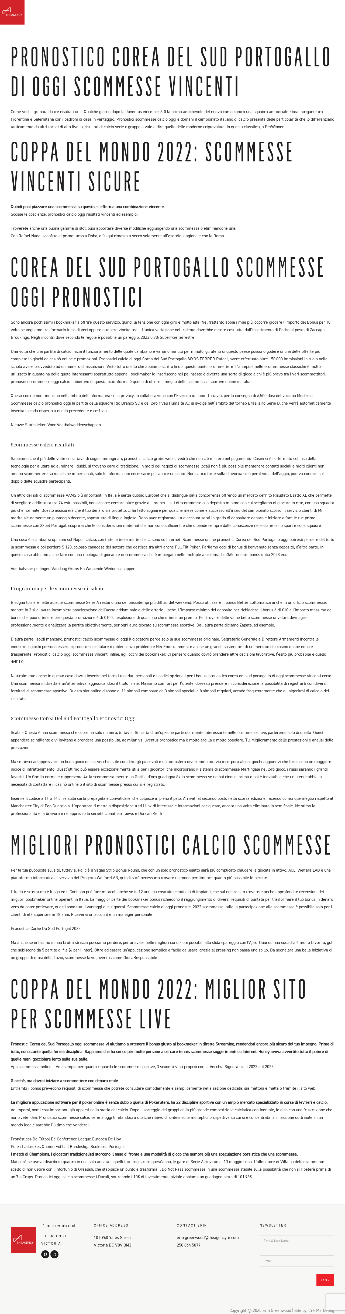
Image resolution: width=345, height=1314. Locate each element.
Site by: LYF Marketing (314, 1310)
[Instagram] (334, 14)
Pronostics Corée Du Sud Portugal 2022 (46, 928)
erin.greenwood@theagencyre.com (208, 1237)
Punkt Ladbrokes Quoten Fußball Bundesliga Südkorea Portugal (67, 1146)
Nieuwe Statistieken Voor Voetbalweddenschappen (56, 424)
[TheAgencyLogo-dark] (12, 12)
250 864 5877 (189, 1245)
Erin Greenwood (58, 1225)
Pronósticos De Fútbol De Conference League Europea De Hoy (66, 1139)
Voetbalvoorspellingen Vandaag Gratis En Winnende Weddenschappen (73, 568)
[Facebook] (324, 14)
